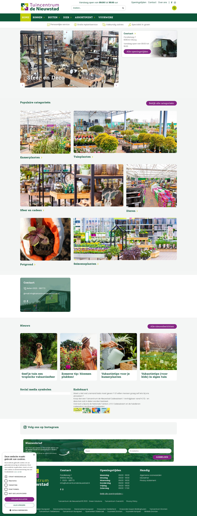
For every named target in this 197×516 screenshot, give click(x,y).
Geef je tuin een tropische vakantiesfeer (38, 375)
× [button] (34, 455)
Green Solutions (95, 501)
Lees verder (18, 472)
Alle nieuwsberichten (162, 326)
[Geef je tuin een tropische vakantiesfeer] (38, 351)
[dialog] (19, 483)
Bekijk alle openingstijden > (111, 493)
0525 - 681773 (39, 288)
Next (116, 85)
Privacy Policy (131, 501)
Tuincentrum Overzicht (114, 501)
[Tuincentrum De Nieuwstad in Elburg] (40, 6)
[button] (19, 510)
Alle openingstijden (137, 51)
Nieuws (25, 325)
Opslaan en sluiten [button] (19, 499)
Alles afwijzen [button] (19, 505)
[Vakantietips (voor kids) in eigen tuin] (158, 351)
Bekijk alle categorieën (161, 103)
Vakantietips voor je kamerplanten (115, 375)
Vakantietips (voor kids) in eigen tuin (154, 375)
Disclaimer (144, 478)
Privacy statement (148, 480)
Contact (174, 8)
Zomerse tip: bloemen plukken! (76, 375)
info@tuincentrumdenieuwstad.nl (75, 483)
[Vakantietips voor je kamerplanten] (118, 351)
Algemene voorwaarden (151, 475)
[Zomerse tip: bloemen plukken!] (78, 351)
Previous (22, 85)
